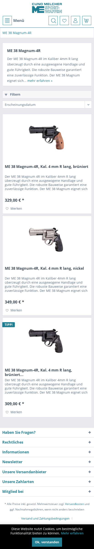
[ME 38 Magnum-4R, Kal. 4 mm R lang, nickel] (47, 238)
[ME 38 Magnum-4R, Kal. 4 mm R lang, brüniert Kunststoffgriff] (47, 340)
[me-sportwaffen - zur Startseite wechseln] (47, 8)
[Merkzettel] (64, 20)
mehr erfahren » (39, 80)
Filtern (14, 94)
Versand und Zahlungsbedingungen (45, 518)
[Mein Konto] (75, 20)
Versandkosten (74, 504)
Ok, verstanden (47, 542)
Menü (18, 20)
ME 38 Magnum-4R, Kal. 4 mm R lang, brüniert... (38, 372)
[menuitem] (13, 20)
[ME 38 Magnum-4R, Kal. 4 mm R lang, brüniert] (47, 136)
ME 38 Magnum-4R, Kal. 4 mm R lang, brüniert (46, 166)
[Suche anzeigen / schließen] (53, 20)
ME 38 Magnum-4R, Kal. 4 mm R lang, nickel (44, 268)
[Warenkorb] (86, 20)
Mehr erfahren (72, 533)
